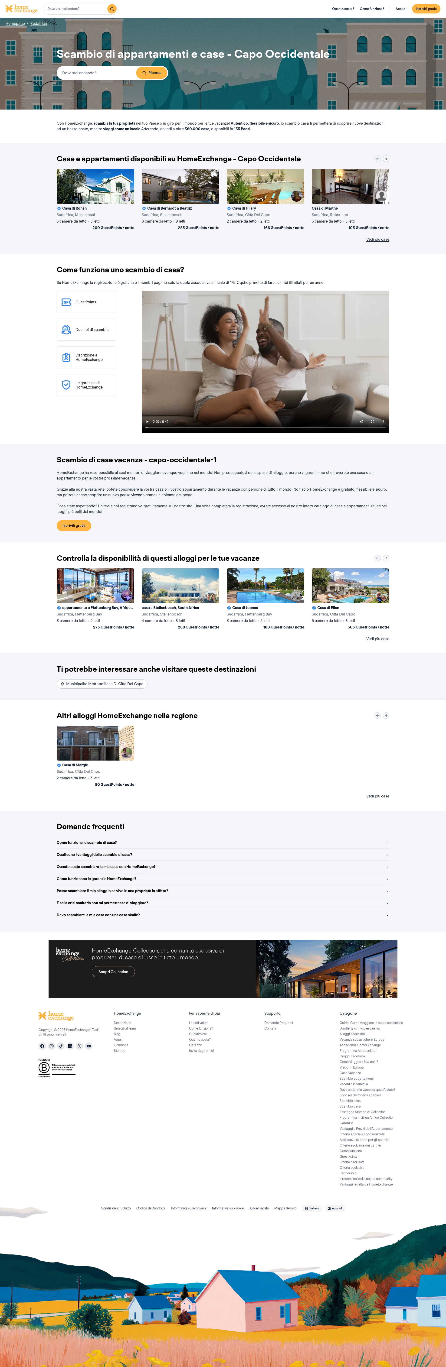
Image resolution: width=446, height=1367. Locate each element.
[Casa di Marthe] (350, 200)
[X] (79, 1046)
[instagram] (51, 1046)
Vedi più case (377, 239)
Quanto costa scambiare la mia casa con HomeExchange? (106, 867)
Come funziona (351, 1151)
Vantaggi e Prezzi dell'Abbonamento (366, 1129)
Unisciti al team (125, 1028)
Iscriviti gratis (426, 9)
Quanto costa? (343, 9)
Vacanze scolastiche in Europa (362, 1039)
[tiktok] (61, 1046)
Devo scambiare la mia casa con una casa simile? (98, 915)
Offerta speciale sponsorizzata (362, 1134)
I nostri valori (198, 1023)
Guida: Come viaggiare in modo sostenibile (371, 1023)
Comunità (121, 1045)
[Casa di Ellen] (350, 599)
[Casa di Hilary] (265, 200)
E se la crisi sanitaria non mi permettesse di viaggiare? (102, 903)
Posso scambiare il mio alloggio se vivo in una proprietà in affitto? (112, 891)
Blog (117, 1034)
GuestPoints (198, 1034)
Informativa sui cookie (228, 1208)
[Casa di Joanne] (265, 599)
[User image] (126, 196)
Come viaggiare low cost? (359, 1062)
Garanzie (196, 1045)
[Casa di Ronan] (95, 200)
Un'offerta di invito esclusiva (360, 1028)
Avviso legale (259, 1208)
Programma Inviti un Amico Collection (367, 1117)
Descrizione (122, 1023)
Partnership (348, 1173)
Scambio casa (350, 1101)
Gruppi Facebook (352, 1056)
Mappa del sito (285, 1208)
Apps (118, 1039)
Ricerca (154, 73)
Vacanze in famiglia (354, 1084)
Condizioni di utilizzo (116, 1208)
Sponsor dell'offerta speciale (360, 1095)
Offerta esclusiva (352, 1162)
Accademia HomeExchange (360, 1045)
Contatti (270, 1028)
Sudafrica (38, 23)
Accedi (401, 9)
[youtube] (88, 1046)
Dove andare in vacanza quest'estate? (367, 1090)
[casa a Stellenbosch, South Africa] (180, 599)
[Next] (386, 158)
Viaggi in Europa (352, 1067)
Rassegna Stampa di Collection (363, 1112)
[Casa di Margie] (95, 757)
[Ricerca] (112, 8)
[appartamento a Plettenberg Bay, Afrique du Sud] (95, 599)
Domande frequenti (278, 1023)
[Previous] (377, 158)
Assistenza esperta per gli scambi (364, 1140)
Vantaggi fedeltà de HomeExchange (366, 1184)
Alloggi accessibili (353, 1034)
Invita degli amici (201, 1051)
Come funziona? (372, 9)
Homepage (15, 23)
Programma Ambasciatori (358, 1051)
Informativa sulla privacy (189, 1208)
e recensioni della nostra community (366, 1179)
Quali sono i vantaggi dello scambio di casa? (94, 854)
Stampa (119, 1051)
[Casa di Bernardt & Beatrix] (180, 200)
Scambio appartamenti (357, 1078)
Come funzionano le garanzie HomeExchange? (96, 879)
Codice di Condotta (150, 1208)
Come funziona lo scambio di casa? (87, 842)
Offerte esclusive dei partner (360, 1145)
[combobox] (80, 8)
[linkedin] (70, 1046)
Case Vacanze (350, 1073)
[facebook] (42, 1046)
